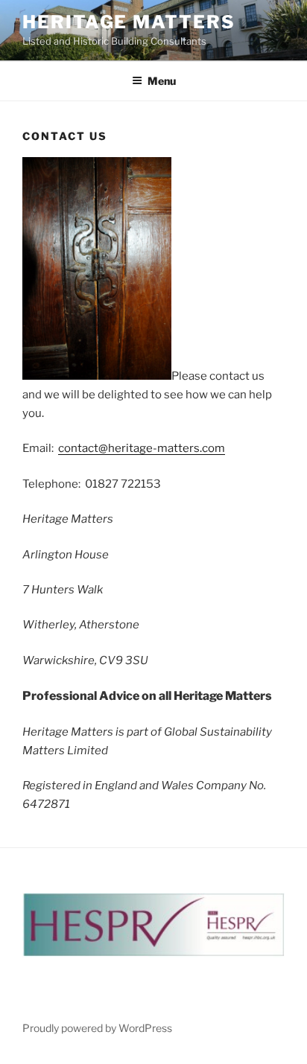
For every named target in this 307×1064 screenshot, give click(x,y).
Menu (162, 80)
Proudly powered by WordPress (97, 1028)
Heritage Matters (128, 22)
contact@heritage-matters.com (141, 448)
